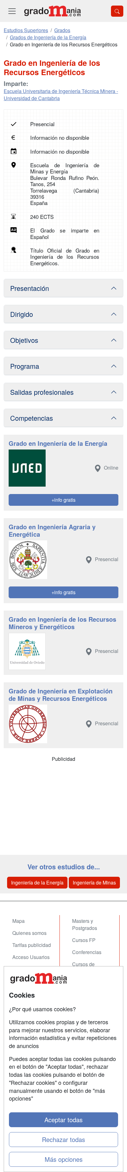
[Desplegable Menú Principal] (12, 10)
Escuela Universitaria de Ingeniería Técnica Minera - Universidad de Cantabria (61, 94)
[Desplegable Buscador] (117, 11)
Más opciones (64, 1159)
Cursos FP (84, 940)
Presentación (29, 288)
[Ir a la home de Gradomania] (52, 10)
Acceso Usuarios (31, 957)
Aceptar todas (63, 1119)
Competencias (31, 418)
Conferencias (86, 952)
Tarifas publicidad (31, 944)
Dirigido (21, 314)
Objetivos (24, 340)
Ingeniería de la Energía (37, 882)
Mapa (18, 920)
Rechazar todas (63, 1139)
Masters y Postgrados (84, 924)
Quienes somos (29, 932)
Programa (24, 366)
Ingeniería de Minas (94, 882)
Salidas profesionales (42, 392)
